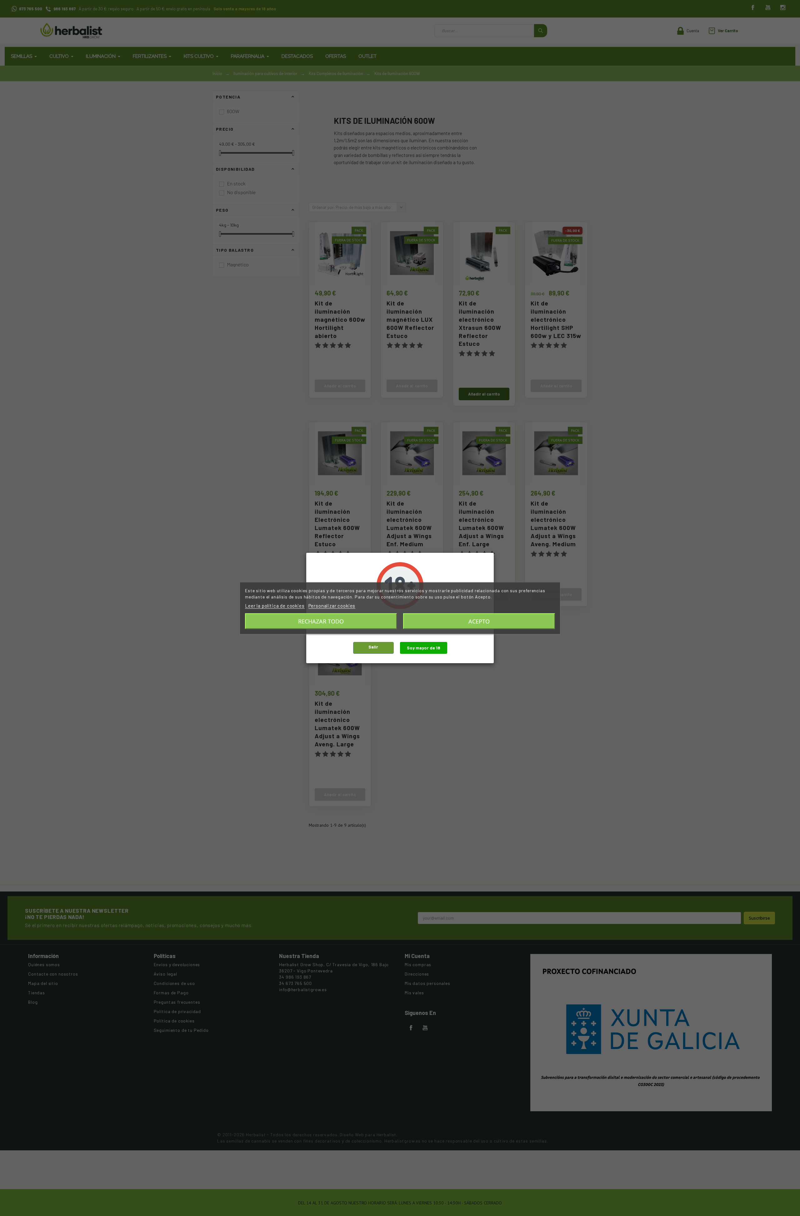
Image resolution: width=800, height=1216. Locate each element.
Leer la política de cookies (275, 605)
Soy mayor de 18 (423, 647)
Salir (373, 646)
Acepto (479, 621)
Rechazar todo (321, 621)
